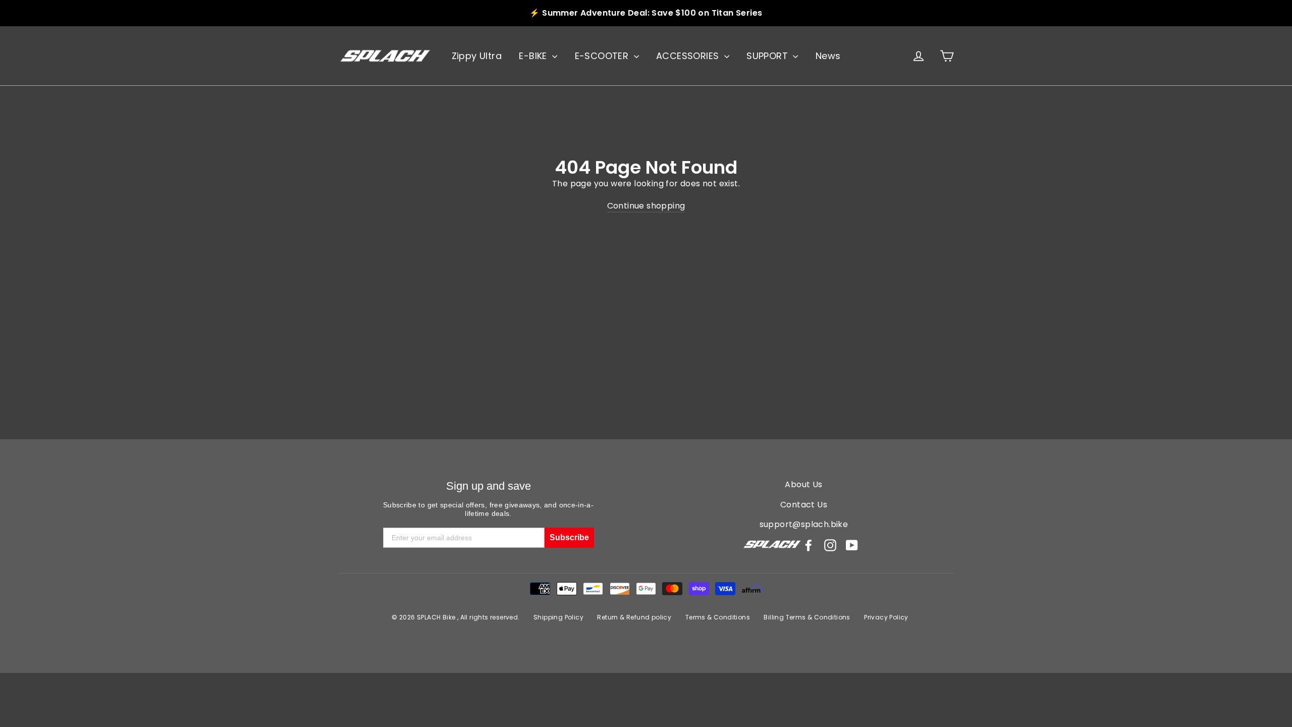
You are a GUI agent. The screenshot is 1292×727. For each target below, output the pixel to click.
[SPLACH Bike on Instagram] (830, 545)
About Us (803, 484)
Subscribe (569, 537)
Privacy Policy (886, 617)
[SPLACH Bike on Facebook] (808, 545)
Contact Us (803, 504)
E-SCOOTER (603, 55)
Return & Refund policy (634, 617)
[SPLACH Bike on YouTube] (852, 545)
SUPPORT (768, 55)
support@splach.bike (804, 524)
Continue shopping (646, 206)
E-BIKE (534, 55)
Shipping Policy (558, 617)
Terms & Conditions (717, 617)
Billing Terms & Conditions (807, 617)
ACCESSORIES (689, 55)
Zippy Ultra (477, 55)
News (828, 55)
